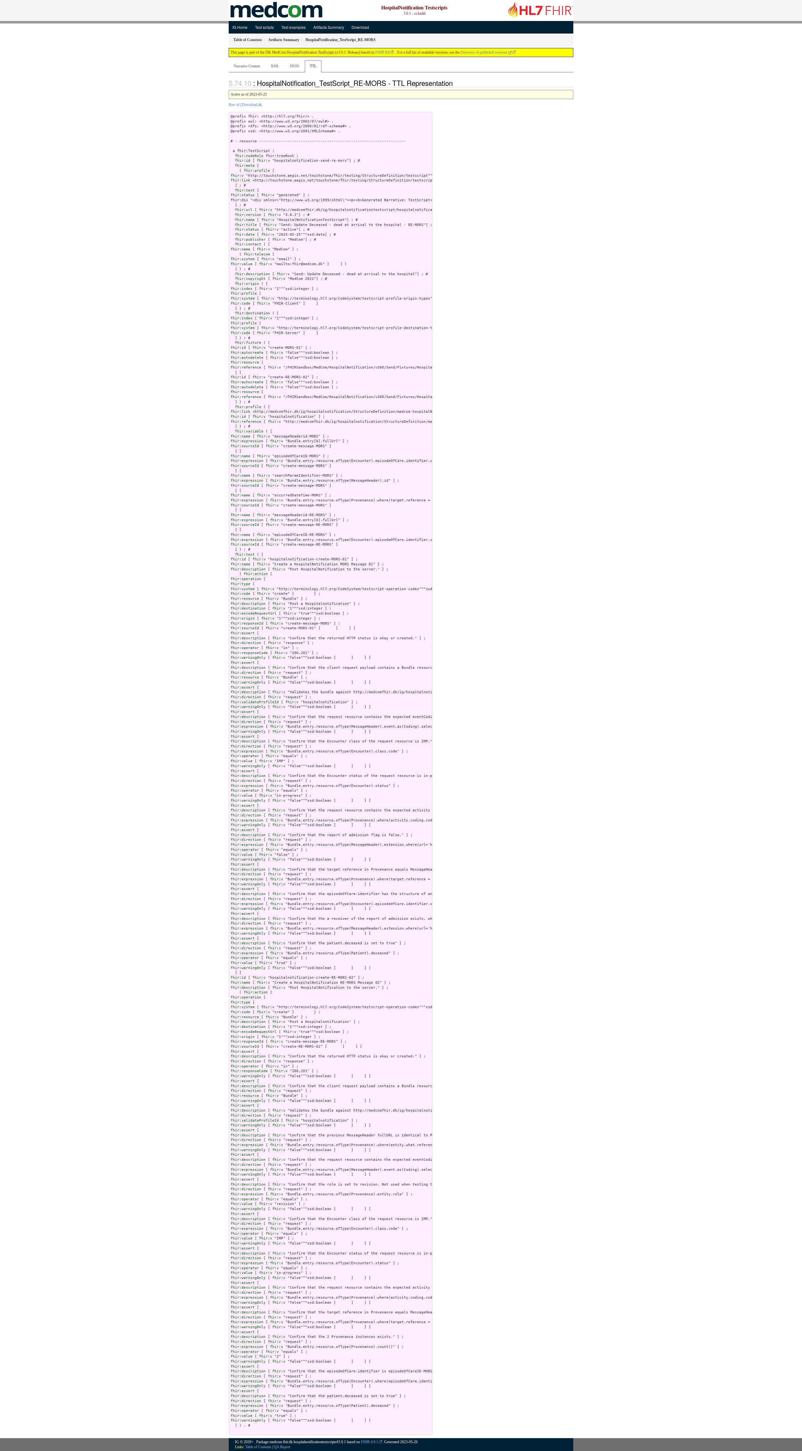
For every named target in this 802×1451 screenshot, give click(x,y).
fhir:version (248, 215)
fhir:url (244, 210)
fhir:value (242, 264)
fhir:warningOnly (248, 658)
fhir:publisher (250, 240)
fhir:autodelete (247, 358)
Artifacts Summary (328, 27)
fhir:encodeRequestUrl (254, 613)
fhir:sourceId (245, 446)
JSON (294, 66)
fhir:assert (243, 633)
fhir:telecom (257, 254)
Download (360, 27)
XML (275, 66)
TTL (313, 66)
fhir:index (242, 289)
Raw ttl (234, 104)
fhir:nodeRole (249, 156)
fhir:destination (252, 313)
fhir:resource (245, 362)
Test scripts (264, 27)
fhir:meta (245, 166)
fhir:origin (247, 284)
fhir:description (252, 274)
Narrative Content (247, 66)
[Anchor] (456, 82)
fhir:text (245, 190)
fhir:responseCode (249, 653)
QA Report (282, 1447)
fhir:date (245, 235)
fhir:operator (245, 648)
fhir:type (240, 584)
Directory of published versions (484, 52)
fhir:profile (257, 171)
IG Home (239, 27)
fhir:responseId (247, 623)
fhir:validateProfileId (255, 702)
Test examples (293, 27)
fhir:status (243, 195)
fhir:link (240, 180)
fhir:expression (247, 441)
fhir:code (240, 303)
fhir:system (243, 259)
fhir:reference (246, 367)
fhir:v (263, 161)
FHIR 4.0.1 (369, 1442)
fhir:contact (248, 244)
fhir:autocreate (247, 353)
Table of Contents (258, 1447)
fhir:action (256, 574)
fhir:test (245, 555)
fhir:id (242, 161)
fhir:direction (246, 643)
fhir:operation (246, 579)
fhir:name (245, 220)
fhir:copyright (250, 279)
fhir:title (246, 225)
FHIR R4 (382, 52)
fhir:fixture (248, 343)
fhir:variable (249, 431)
